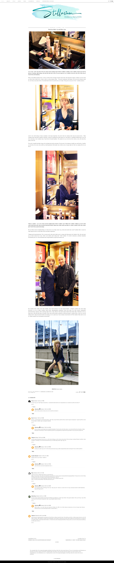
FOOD (24, 1)
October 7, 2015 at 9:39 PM (46, 446)
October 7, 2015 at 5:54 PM (39, 418)
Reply (32, 404)
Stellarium (58, 558)
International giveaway (48, 1)
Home (57, 542)
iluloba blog (33, 496)
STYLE (14, 1)
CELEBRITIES (31, 1)
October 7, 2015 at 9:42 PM (46, 409)
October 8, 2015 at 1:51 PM (41, 496)
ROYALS (38, 1)
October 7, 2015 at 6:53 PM (40, 437)
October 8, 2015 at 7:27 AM (39, 472)
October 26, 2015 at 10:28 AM (40, 515)
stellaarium (37, 409)
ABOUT (2, 1)
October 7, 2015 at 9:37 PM (46, 464)
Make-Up (33, 392)
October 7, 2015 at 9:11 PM (43, 455)
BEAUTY (8, 1)
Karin (32, 418)
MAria (32, 400)
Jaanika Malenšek (34, 455)
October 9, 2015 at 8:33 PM (46, 505)
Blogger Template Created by (57, 561)
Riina (32, 472)
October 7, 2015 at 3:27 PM (39, 400)
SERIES (19, 1)
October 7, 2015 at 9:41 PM (46, 427)
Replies (34, 406)
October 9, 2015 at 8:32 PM (46, 485)
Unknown (33, 437)
